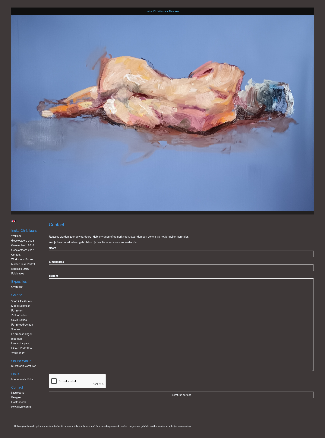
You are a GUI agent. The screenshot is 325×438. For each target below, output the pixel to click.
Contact (16, 254)
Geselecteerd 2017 (22, 250)
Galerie (16, 294)
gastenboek (18, 402)
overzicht (17, 287)
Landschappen (20, 343)
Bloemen (16, 338)
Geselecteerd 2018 (22, 245)
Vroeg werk (18, 353)
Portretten (17, 310)
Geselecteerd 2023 (22, 240)
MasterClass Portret (23, 264)
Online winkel (21, 360)
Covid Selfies (19, 320)
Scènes (15, 329)
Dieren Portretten (21, 348)
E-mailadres (56, 262)
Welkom (16, 236)
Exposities (19, 281)
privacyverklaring (21, 406)
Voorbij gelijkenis (21, 301)
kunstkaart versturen (23, 366)
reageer (16, 397)
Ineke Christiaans (156, 11)
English (13, 221)
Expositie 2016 (20, 269)
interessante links (22, 379)
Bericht (53, 275)
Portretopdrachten (22, 324)
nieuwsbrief (18, 392)
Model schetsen (20, 306)
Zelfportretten (19, 315)
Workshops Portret (22, 259)
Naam (52, 248)
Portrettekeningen (22, 334)
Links (15, 373)
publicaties (17, 273)
